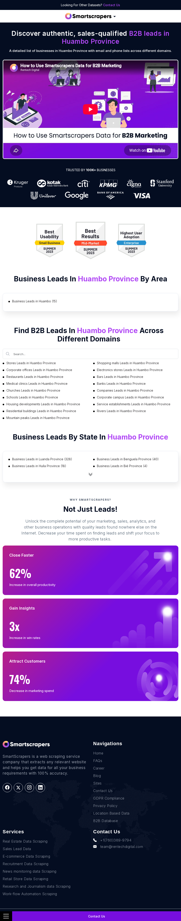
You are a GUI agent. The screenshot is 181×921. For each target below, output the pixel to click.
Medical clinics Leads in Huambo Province (37, 383)
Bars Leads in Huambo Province (120, 377)
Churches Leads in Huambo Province (33, 390)
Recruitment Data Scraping (26, 864)
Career (98, 768)
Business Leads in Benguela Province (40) (128, 459)
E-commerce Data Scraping (26, 856)
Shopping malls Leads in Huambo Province (128, 363)
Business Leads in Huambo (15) (34, 301)
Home (98, 753)
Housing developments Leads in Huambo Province (43, 404)
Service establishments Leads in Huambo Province (133, 404)
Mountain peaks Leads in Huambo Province (38, 418)
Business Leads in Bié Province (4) (122, 466)
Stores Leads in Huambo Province (31, 363)
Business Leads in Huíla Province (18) (39, 466)
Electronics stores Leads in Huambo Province (130, 370)
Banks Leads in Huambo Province (121, 383)
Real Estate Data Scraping (25, 841)
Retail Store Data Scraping (25, 879)
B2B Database (105, 821)
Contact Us (111, 5)
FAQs (97, 760)
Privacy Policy (105, 806)
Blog (97, 775)
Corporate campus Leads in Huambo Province (130, 397)
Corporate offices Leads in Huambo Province (39, 370)
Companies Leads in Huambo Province (125, 390)
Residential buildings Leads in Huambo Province (41, 411)
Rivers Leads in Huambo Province (121, 411)
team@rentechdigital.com (121, 846)
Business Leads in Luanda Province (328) (42, 459)
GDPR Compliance (108, 798)
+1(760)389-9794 (116, 840)
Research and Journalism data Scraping (37, 886)
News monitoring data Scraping (30, 871)
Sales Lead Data (17, 849)
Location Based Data (111, 813)
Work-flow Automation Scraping (30, 894)
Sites (97, 783)
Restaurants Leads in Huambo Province (34, 377)
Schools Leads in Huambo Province (32, 397)
